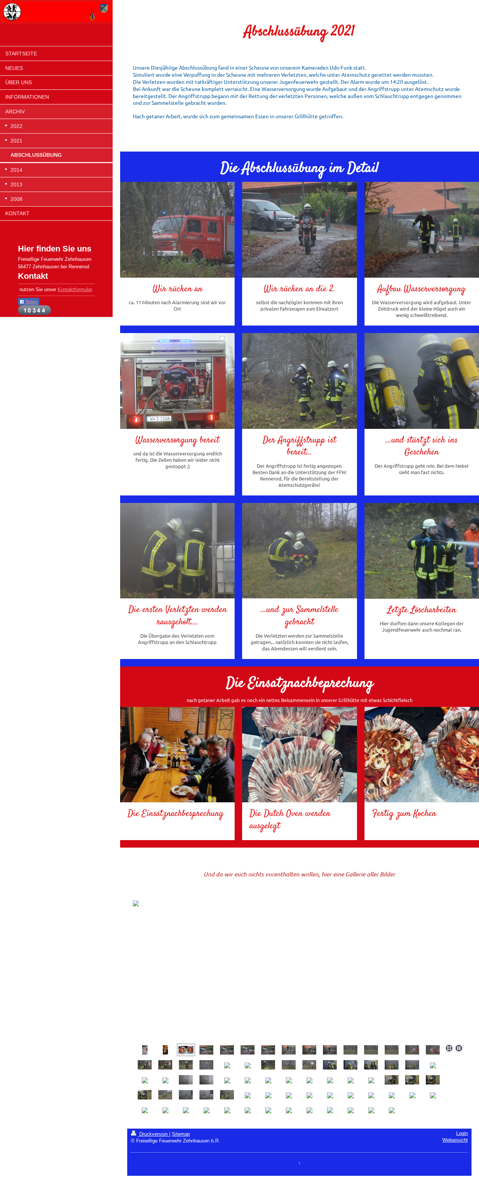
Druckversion (153, 1134)
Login (462, 1133)
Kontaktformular (75, 289)
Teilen (31, 302)
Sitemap (181, 1134)
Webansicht (455, 1140)
